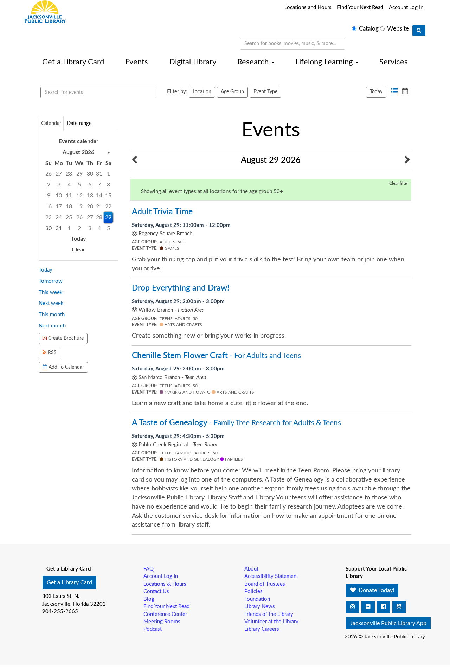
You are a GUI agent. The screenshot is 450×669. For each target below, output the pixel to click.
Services (393, 62)
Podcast (152, 629)
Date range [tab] (79, 123)
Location (202, 91)
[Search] (418, 30)
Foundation (257, 599)
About (251, 569)
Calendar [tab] (51, 123)
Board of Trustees (264, 584)
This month (52, 314)
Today (376, 91)
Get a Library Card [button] (69, 582)
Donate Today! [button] (375, 590)
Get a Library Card (73, 62)
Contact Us (156, 591)
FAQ (148, 569)
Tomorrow (51, 281)
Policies (253, 591)
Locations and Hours (308, 7)
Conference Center (165, 614)
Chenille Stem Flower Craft (216, 355)
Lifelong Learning (325, 62)
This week (51, 292)
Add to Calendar (65, 367)
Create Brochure (65, 338)
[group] (78, 196)
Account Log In (406, 7)
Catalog (369, 29)
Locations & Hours (164, 584)
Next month (52, 326)
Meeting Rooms (161, 621)
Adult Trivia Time (162, 212)
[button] (394, 91)
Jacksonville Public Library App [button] (388, 623)
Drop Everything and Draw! (180, 288)
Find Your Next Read (360, 7)
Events (136, 62)
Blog (148, 599)
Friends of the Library (268, 614)
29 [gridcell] (108, 217)
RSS (51, 352)
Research (254, 62)
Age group (232, 91)
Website (398, 29)
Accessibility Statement (271, 576)
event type (265, 91)
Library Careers (261, 629)
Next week (51, 303)
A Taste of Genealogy (236, 423)
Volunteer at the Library (271, 621)
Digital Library (192, 62)
